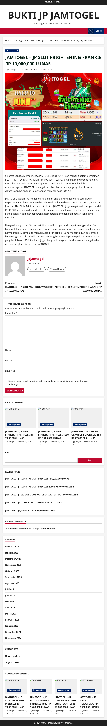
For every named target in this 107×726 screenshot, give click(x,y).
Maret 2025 (11, 613)
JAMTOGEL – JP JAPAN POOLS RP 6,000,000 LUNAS (30, 510)
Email (8, 360)
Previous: (29, 287)
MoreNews (53, 722)
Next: (78, 287)
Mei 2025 (9, 601)
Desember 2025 (13, 558)
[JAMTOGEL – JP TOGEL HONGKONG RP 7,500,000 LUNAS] (91, 686)
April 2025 (10, 607)
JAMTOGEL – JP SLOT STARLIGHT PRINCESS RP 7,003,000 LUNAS (19, 435)
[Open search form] (85, 31)
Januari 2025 (11, 625)
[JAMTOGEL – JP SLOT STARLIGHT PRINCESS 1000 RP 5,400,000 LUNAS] (53, 418)
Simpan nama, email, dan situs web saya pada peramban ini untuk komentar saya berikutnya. (48, 383)
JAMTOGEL (13, 662)
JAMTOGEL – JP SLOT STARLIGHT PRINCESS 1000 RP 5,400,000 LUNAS (53, 435)
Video (99, 31)
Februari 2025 (12, 619)
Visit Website (36, 269)
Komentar (11, 313)
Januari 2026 (11, 552)
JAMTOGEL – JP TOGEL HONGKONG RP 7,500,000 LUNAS (33, 502)
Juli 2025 (9, 589)
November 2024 (13, 638)
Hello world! (48, 528)
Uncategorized (12, 51)
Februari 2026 (12, 546)
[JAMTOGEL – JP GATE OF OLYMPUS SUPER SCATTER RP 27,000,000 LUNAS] (86, 418)
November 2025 (13, 565)
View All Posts (57, 269)
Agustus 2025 (12, 583)
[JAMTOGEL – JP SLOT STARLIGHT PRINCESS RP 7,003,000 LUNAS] (20, 418)
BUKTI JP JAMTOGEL (53, 15)
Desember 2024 (13, 632)
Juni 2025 (10, 595)
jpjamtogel (11, 69)
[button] (5, 31)
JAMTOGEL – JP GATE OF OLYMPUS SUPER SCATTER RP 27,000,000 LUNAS (86, 435)
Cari (7, 452)
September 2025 (13, 577)
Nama (9, 350)
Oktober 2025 (12, 571)
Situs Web (10, 370)
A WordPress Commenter (18, 528)
